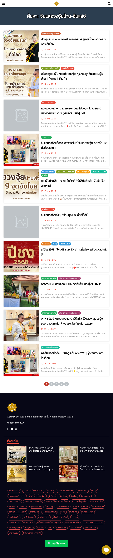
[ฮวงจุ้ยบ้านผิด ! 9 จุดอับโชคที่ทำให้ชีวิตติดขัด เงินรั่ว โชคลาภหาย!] (21, 184)
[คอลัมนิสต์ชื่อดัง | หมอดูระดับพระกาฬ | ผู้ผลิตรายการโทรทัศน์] (21, 360)
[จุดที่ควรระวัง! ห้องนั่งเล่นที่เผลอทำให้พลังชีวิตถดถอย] (68, 454)
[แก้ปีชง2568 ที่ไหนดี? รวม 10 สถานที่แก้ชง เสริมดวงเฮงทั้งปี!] (21, 256)
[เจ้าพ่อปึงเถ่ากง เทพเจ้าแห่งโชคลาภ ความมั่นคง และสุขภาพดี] (68, 473)
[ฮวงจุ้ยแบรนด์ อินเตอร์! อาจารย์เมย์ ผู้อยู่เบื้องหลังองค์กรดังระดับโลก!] (21, 46)
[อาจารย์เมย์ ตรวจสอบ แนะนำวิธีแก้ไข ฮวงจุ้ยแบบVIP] (21, 291)
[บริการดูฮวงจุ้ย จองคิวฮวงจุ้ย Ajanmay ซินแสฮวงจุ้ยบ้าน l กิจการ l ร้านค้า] (21, 81)
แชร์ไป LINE (58, 543)
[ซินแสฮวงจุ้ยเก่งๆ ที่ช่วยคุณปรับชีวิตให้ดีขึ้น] (21, 222)
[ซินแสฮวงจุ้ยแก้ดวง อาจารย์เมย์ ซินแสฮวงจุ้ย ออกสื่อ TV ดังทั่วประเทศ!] (21, 150)
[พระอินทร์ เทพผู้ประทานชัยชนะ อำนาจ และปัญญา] (16, 473)
